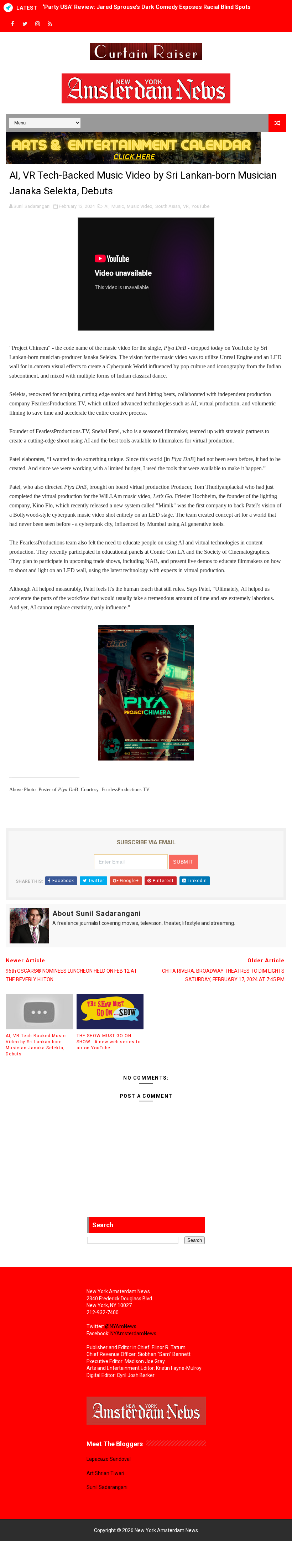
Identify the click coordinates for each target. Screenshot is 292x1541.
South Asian (167, 206)
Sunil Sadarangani (107, 1487)
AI (106, 206)
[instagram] (37, 24)
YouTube (200, 206)
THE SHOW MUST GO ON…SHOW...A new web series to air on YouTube (109, 1041)
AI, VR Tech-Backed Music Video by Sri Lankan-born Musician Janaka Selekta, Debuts (36, 1044)
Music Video (139, 206)
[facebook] (12, 24)
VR (186, 206)
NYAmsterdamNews (133, 1333)
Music (117, 206)
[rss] (50, 24)
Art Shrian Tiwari (105, 1473)
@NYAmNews (120, 1326)
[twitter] (25, 24)
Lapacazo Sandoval (109, 1459)
